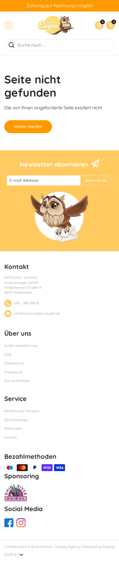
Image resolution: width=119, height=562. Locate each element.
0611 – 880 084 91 (26, 303)
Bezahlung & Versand (21, 411)
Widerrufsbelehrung (20, 345)
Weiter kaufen (28, 126)
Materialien (13, 428)
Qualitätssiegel (16, 420)
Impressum (13, 372)
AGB (7, 354)
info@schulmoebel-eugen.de (37, 313)
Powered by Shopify (99, 546)
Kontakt (10, 437)
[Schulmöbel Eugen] (55, 25)
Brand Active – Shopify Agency (55, 546)
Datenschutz (14, 363)
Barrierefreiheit (16, 381)
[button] (109, 25)
